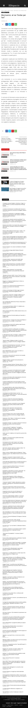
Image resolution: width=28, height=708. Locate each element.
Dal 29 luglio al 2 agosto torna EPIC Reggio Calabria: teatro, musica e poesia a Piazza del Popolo (18, 189)
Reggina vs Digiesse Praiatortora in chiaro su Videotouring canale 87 (13, 282)
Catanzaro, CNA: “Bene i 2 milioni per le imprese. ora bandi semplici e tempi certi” (14, 419)
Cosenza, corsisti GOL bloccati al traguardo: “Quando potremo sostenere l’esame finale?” (13, 399)
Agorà (5, 10)
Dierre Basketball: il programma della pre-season (14, 622)
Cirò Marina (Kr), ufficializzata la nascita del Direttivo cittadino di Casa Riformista (13, 549)
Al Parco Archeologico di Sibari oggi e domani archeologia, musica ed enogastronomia (18, 161)
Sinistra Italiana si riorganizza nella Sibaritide (13, 671)
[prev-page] (2, 174)
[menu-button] (4, 5)
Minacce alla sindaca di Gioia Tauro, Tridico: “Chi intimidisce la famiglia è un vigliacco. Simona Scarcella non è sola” (14, 232)
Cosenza (20, 705)
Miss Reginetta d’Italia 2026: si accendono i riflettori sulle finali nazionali (13, 626)
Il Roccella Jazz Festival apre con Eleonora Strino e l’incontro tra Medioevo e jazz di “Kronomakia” (14, 462)
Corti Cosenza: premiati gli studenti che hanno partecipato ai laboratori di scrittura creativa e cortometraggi (21, 141)
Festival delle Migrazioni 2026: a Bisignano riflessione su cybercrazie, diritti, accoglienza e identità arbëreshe (18, 168)
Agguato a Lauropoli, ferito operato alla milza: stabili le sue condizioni (13, 438)
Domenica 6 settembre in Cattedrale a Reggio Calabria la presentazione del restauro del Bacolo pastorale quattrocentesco (14, 215)
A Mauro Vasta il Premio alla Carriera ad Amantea (14, 685)
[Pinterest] (12, 24)
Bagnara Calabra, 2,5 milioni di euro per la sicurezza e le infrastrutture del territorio (15, 640)
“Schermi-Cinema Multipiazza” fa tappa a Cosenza (14, 516)
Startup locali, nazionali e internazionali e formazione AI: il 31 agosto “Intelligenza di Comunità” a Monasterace (12, 409)
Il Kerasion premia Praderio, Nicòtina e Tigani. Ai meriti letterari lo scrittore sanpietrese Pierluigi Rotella (14, 204)
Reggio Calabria (10, 705)
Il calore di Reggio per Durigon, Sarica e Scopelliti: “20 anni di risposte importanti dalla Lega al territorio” (17, 183)
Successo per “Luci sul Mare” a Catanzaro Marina (14, 525)
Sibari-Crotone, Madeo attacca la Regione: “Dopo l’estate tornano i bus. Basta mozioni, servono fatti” (15, 453)
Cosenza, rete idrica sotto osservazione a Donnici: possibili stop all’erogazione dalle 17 (14, 378)
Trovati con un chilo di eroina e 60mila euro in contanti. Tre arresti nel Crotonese (13, 286)
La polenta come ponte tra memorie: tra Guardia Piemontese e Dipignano (14, 356)
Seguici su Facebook (22, 703)
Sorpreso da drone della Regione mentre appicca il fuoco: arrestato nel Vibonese (15, 631)
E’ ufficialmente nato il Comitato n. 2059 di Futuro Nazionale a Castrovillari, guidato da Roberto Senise (14, 336)
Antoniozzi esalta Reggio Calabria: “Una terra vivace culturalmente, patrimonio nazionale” (13, 496)
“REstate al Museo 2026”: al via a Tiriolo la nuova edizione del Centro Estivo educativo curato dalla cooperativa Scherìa (14, 276)
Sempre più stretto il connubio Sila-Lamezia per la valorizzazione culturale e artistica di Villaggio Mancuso (14, 226)
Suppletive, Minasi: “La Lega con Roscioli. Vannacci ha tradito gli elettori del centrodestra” (14, 423)
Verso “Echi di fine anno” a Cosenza (11, 657)
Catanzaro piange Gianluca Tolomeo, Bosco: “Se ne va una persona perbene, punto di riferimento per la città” (14, 365)
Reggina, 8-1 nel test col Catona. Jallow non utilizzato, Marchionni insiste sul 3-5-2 (13, 649)
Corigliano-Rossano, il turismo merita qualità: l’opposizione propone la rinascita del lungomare (14, 681)
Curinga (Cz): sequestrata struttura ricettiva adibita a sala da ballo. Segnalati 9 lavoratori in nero (14, 603)
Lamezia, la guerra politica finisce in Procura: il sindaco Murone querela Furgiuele (13, 467)
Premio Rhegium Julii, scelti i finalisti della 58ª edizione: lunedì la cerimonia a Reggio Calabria (13, 414)
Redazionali (5, 177)
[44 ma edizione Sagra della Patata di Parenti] (5, 155)
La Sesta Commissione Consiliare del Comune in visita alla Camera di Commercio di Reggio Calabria (14, 209)
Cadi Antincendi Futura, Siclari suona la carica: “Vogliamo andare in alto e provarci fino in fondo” (14, 487)
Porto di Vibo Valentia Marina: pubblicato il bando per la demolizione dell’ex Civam (14, 538)
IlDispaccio (4, 705)
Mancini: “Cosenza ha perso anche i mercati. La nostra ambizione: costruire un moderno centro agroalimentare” (14, 608)
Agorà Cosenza (10, 10)
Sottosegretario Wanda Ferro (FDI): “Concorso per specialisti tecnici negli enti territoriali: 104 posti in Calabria (14, 676)
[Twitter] (9, 24)
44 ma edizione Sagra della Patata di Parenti (13, 250)
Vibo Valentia (8, 706)
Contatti (8, 703)
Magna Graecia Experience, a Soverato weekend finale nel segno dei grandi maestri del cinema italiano (14, 265)
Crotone (3, 706)
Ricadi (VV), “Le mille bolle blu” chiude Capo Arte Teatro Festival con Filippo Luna (14, 553)
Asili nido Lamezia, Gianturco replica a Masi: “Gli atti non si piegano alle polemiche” (14, 448)
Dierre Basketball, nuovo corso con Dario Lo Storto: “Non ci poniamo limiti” (13, 351)
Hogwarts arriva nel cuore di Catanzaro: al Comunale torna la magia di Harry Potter (12, 492)
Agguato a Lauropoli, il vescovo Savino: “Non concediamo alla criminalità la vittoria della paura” (14, 457)
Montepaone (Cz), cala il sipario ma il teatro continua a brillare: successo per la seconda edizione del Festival (13, 443)
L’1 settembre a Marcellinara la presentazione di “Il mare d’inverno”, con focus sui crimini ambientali (14, 243)
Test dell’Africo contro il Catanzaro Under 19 (13, 692)
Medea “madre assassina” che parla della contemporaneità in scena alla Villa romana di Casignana (13, 271)
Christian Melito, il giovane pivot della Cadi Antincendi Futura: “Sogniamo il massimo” (13, 260)
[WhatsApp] (15, 24)
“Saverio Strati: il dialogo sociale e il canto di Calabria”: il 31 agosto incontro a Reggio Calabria (14, 341)
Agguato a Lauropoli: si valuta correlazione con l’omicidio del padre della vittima (13, 577)
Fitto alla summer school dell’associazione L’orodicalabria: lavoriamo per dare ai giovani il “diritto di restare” (13, 588)
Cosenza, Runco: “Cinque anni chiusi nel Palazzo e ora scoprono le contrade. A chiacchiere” (14, 320)
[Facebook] (6, 24)
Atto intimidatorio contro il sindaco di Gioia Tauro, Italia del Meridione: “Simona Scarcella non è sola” (14, 512)
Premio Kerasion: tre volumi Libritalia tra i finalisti (14, 246)
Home (2, 10)
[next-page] (4, 174)
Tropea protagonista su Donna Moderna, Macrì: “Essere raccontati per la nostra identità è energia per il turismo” (14, 383)
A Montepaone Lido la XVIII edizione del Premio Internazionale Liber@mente (14, 325)
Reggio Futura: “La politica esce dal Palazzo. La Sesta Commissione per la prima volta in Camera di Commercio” (14, 565)
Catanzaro (16, 705)
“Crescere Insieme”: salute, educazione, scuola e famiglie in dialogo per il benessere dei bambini (14, 483)
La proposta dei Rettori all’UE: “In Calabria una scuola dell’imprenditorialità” (13, 307)
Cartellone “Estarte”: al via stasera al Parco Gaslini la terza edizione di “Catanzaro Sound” (14, 529)
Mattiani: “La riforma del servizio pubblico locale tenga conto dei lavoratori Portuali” (14, 654)
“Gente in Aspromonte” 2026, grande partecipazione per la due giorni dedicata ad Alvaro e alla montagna (14, 521)
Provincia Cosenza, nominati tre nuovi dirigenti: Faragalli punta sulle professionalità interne (14, 404)
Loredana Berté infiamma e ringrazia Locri (12, 688)
